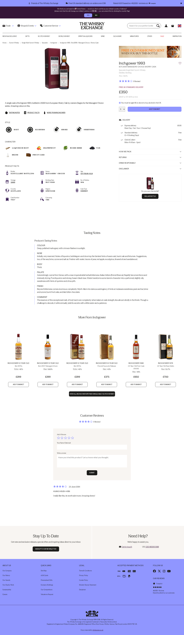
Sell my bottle (150, 196)
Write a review (61, 453)
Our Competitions (46, 590)
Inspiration (177, 36)
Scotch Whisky (44, 36)
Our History (6, 575)
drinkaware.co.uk (98, 630)
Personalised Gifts (46, 580)
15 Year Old (86, 173)
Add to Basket (154, 109)
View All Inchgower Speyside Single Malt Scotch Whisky (92, 394)
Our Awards (6, 580)
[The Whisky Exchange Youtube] (169, 571)
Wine (103, 36)
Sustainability (7, 590)
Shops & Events (27, 25)
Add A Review (61, 434)
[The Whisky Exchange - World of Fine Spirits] (92, 25)
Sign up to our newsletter (45, 549)
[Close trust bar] (181, 3)
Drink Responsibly (127, 163)
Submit (92, 473)
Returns (123, 157)
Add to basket (18, 384)
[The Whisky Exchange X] (159, 571)
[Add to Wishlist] (180, 63)
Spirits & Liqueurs (85, 36)
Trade (8, 25)
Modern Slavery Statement (87, 585)
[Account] (166, 25)
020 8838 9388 (152, 547)
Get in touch (127, 547)
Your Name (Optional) (64, 443)
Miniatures (134, 36)
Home (5, 43)
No (96, 15)
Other (149, 36)
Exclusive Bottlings (47, 585)
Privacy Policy (83, 575)
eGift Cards (44, 575)
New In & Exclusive (10, 36)
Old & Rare (117, 36)
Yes (88, 15)
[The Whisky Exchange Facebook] (154, 571)
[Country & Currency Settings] (179, 25)
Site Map (44, 571)
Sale (162, 36)
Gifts (27, 36)
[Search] (158, 25)
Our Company (7, 571)
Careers (5, 594)
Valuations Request (47, 594)
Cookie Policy (83, 580)
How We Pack (125, 152)
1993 (13, 182)
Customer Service (50, 25)
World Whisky (64, 36)
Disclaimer (124, 169)
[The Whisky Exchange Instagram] (164, 571)
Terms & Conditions (85, 571)
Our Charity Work (8, 585)
